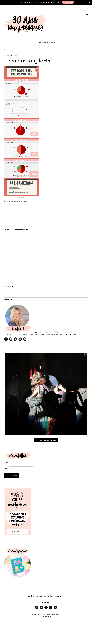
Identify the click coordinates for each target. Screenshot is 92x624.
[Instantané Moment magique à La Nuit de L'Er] (46, 394)
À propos (35, 8)
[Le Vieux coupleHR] (21, 198)
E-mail (6, 469)
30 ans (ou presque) (53, 614)
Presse (43, 8)
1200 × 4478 (16, 55)
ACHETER (68, 2)
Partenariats (53, 8)
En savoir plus (70, 334)
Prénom (6, 462)
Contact (27, 8)
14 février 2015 (8, 55)
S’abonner (64, 8)
